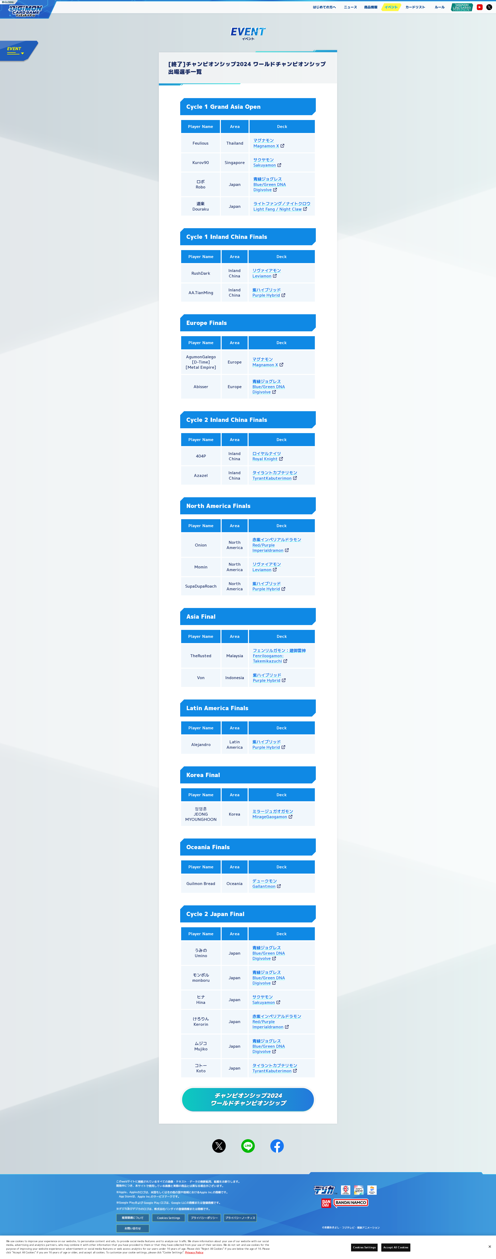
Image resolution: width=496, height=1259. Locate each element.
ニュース (350, 7)
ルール (440, 7)
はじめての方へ (324, 7)
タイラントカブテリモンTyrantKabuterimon (274, 475)
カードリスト (415, 7)
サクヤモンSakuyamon (264, 162)
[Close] (490, 1246)
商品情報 (370, 7)
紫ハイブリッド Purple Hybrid (266, 292)
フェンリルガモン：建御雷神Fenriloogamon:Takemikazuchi (279, 656)
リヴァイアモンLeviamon (266, 273)
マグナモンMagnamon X (266, 143)
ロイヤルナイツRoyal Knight (266, 456)
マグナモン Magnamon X (265, 361)
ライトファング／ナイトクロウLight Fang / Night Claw (281, 206)
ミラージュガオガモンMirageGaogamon (272, 813)
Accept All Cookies (395, 1247)
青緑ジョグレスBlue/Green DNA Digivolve (269, 184)
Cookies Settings (364, 1247)
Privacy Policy (194, 1252)
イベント (391, 7)
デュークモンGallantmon (264, 883)
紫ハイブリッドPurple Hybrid (266, 586)
